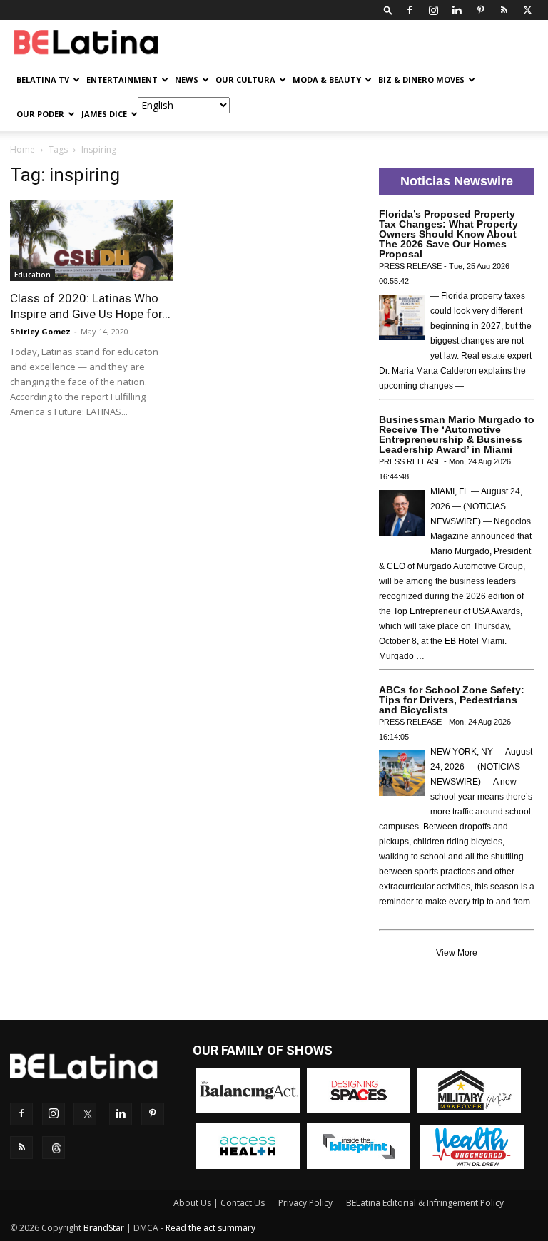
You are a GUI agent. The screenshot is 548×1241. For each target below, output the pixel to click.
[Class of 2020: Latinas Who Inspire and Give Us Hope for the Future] (91, 240)
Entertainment (122, 79)
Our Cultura (245, 79)
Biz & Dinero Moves (421, 79)
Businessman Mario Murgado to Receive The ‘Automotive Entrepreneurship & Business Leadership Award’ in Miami (456, 434)
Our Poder (40, 113)
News (186, 79)
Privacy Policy (305, 1203)
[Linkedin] (456, 10)
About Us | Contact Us (219, 1203)
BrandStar (103, 1228)
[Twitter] (527, 10)
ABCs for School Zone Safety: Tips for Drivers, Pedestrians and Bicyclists (451, 699)
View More (456, 953)
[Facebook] (409, 10)
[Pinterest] (480, 10)
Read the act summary (210, 1228)
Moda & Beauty (327, 79)
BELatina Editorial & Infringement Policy (425, 1203)
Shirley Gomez (40, 331)
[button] (388, 9)
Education (32, 275)
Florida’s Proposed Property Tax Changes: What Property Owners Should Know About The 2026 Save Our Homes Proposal (448, 234)
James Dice (104, 113)
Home (22, 149)
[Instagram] (433, 10)
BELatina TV (42, 79)
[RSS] (503, 10)
